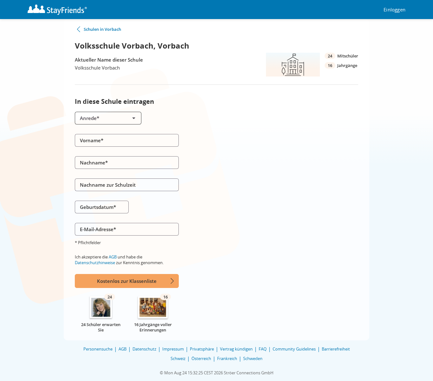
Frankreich (227, 358)
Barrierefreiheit (336, 349)
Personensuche (98, 349)
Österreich (201, 358)
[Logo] (57, 9)
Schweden (252, 358)
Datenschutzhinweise (95, 262)
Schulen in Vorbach (102, 29)
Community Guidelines (294, 349)
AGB (113, 257)
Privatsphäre (202, 349)
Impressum (173, 349)
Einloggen (394, 9)
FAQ (263, 349)
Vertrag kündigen (236, 349)
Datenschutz (144, 349)
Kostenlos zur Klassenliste (127, 281)
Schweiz (178, 358)
